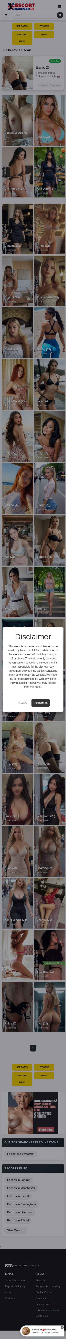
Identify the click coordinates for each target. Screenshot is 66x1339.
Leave (23, 703)
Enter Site (42, 703)
